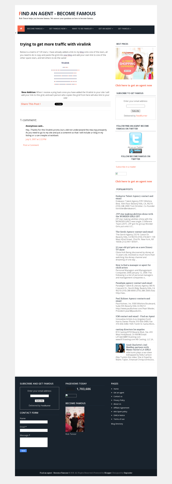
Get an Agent (105, 28)
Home (116, 389)
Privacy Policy (119, 400)
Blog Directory (117, 424)
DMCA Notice (119, 415)
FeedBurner (141, 115)
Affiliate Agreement (121, 408)
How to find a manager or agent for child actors (133, 266)
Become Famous (35, 28)
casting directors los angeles (130, 329)
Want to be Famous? (82, 28)
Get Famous (124, 28)
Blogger (108, 473)
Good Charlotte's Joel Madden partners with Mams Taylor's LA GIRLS (138, 347)
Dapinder (128, 473)
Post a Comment (31, 145)
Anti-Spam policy (120, 411)
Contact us (118, 396)
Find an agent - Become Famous (57, 13)
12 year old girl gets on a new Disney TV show (134, 248)
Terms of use (119, 419)
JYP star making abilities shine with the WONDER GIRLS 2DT (134, 215)
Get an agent (119, 392)
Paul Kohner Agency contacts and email (133, 299)
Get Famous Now (57, 28)
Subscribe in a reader (126, 166)
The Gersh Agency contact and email (134, 231)
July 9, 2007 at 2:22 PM (36, 139)
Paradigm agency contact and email (134, 283)
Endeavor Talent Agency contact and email (134, 197)
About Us (117, 404)
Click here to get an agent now (133, 85)
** (78, 70)
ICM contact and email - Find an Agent (135, 316)
